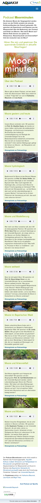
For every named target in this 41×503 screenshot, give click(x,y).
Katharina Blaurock (28, 475)
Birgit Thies (17, 477)
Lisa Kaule (6, 477)
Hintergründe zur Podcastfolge (16, 150)
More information (32, 501)
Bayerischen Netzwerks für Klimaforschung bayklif (16, 469)
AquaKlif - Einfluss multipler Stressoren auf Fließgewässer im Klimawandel (20, 462)
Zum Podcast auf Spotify (29, 484)
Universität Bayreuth (27, 472)
